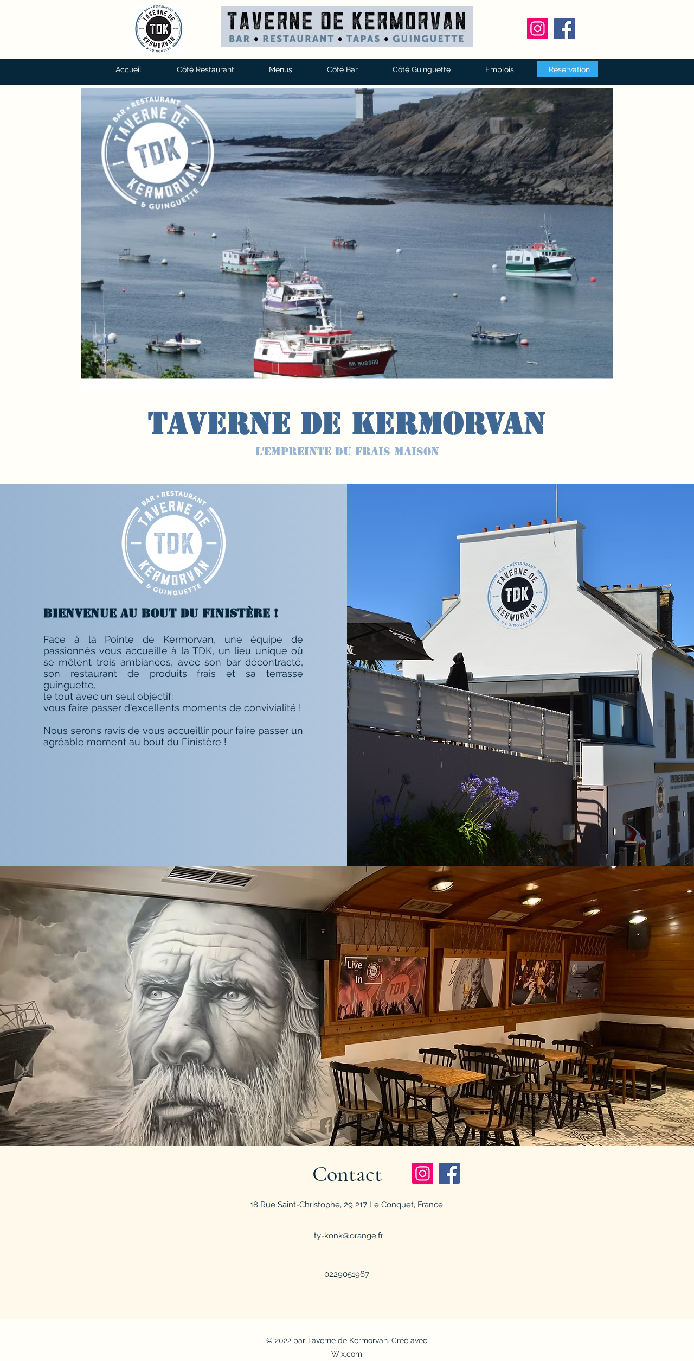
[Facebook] (564, 28)
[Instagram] (537, 28)
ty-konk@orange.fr (348, 1235)
